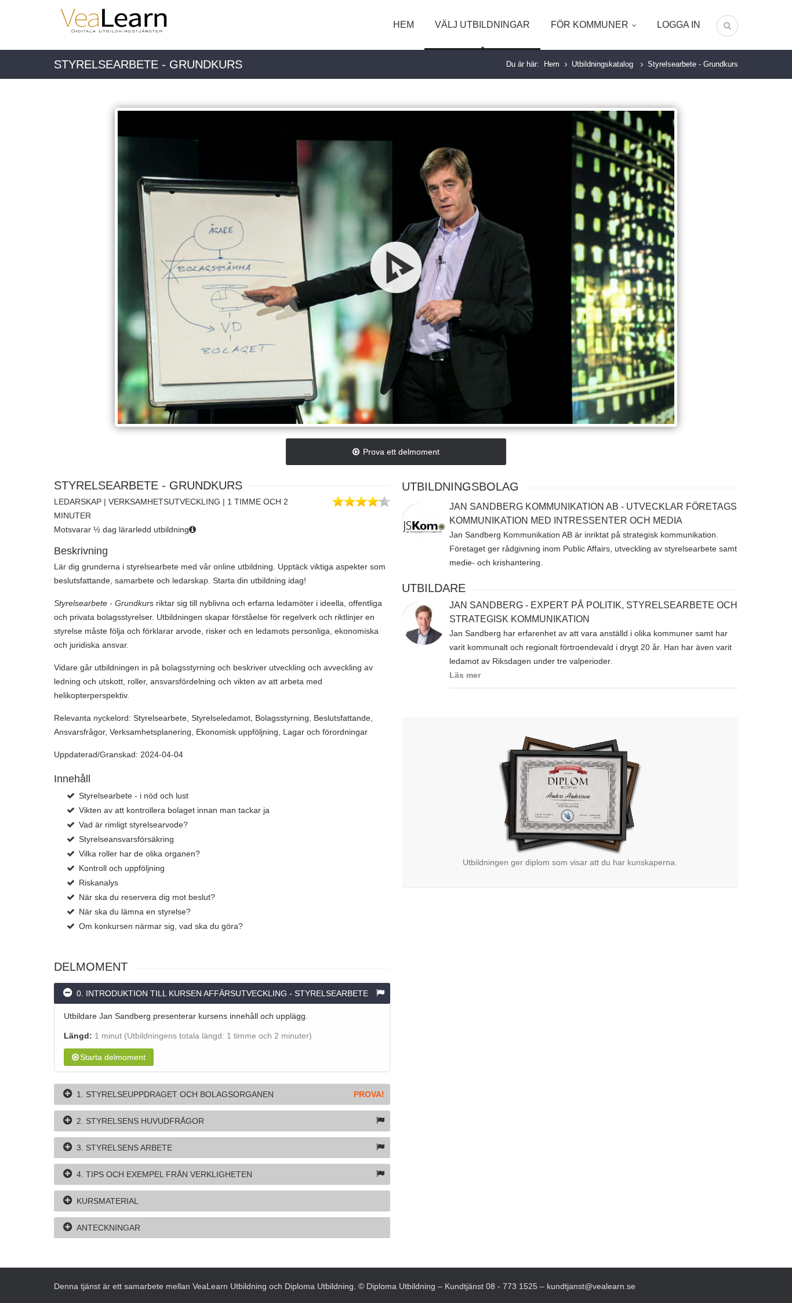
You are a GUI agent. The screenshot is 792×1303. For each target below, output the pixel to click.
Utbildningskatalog (603, 64)
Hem (403, 25)
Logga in (678, 25)
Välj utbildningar (482, 25)
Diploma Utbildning (319, 1286)
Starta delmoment (113, 1057)
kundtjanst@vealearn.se (591, 1286)
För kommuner (589, 25)
